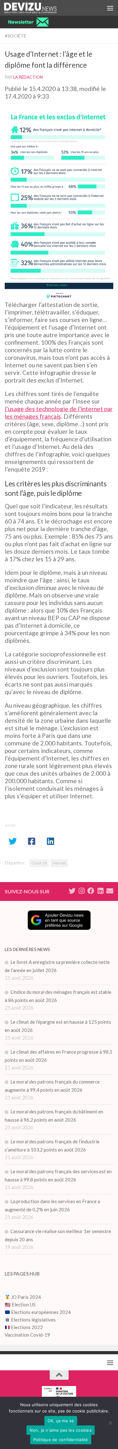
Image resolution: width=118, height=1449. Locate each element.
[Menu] (110, 8)
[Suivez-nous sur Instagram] (81, 890)
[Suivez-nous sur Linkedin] (100, 890)
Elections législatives (33, 1319)
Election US (24, 1304)
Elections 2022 (27, 1327)
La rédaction (28, 77)
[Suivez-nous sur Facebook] (90, 890)
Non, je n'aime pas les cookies (61, 1430)
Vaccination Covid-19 (27, 1335)
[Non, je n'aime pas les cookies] (110, 1423)
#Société (15, 35)
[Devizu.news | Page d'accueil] (39, 8)
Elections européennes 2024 (40, 1312)
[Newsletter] (109, 890)
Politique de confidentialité (60, 1439)
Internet (59, 863)
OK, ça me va (61, 1420)
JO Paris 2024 (25, 1297)
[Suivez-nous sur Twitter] (72, 890)
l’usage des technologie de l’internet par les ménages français (59, 412)
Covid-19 (39, 863)
